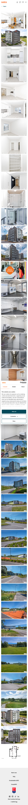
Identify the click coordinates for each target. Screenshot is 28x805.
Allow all (14, 411)
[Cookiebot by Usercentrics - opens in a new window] (20, 383)
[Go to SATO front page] (4, 2)
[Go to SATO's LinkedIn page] (18, 796)
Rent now (14, 772)
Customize (13, 416)
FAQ (14, 776)
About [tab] (23, 386)
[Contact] (20, 2)
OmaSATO (14, 784)
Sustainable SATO (14, 780)
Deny (14, 421)
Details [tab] (14, 386)
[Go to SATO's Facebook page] (10, 796)
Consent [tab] (5, 386)
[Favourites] (23, 2)
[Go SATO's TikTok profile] (15, 796)
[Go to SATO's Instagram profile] (12, 796)
